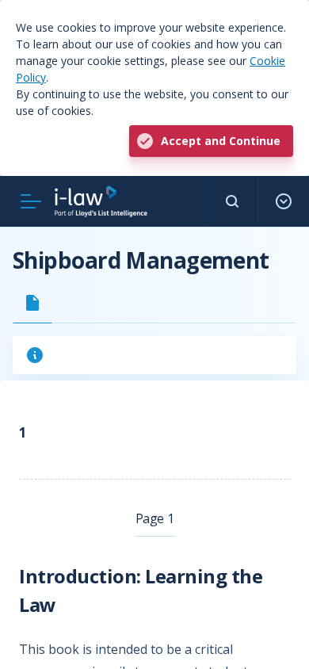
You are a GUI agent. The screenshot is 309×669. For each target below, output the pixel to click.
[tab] (32, 302)
